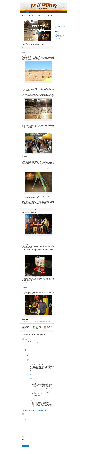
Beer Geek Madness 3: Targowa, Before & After (46, 330)
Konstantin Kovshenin (42, 449)
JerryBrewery (24, 18)
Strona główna (24, 11)
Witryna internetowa (24, 442)
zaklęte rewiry (50, 321)
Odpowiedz (26, 345)
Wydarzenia (30, 321)
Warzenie (30, 11)
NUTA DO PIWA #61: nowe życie (59, 37)
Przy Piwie (33, 11)
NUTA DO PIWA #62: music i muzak (59, 33)
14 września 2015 (28, 18)
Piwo (27, 11)
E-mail (23, 439)
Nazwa (23, 436)
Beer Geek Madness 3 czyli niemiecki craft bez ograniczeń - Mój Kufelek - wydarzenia (36, 410)
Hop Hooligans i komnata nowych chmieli (28, 327)
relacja (42, 321)
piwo (40, 321)
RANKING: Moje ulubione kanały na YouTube (28, 330)
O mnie (37, 11)
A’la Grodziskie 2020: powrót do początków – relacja (39, 327)
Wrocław (44, 321)
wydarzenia (47, 321)
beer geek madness (37, 321)
